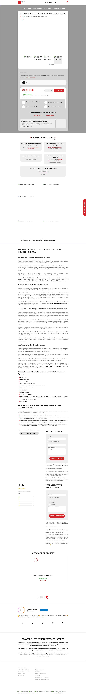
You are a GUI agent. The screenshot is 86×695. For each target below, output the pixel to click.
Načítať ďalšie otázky (29, 433)
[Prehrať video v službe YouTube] (58, 60)
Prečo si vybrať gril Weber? (23, 669)
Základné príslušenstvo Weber (24, 671)
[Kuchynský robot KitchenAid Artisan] (28, 60)
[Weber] (43, 597)
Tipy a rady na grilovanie (23, 667)
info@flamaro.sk (57, 668)
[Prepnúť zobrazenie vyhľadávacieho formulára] (44, 2)
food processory (21, 304)
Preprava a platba (21, 673)
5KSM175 (22, 279)
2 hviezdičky (51, 502)
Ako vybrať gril (21, 675)
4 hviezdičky (53, 502)
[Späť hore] (84, 693)
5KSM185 (27, 279)
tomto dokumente (65, 465)
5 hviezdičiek (55, 502)
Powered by (55, 692)
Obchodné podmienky (39, 669)
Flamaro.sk (36, 692)
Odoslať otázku (57, 458)
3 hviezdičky (52, 502)
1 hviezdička (49, 502)
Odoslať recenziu (57, 516)
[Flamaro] (25, 2)
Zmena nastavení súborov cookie (42, 679)
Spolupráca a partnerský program (42, 677)
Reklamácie (37, 671)
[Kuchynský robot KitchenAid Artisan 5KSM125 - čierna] (43, 35)
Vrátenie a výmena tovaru (40, 673)
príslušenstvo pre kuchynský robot (53, 366)
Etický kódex (37, 675)
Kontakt (36, 667)
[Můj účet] (60, 2)
